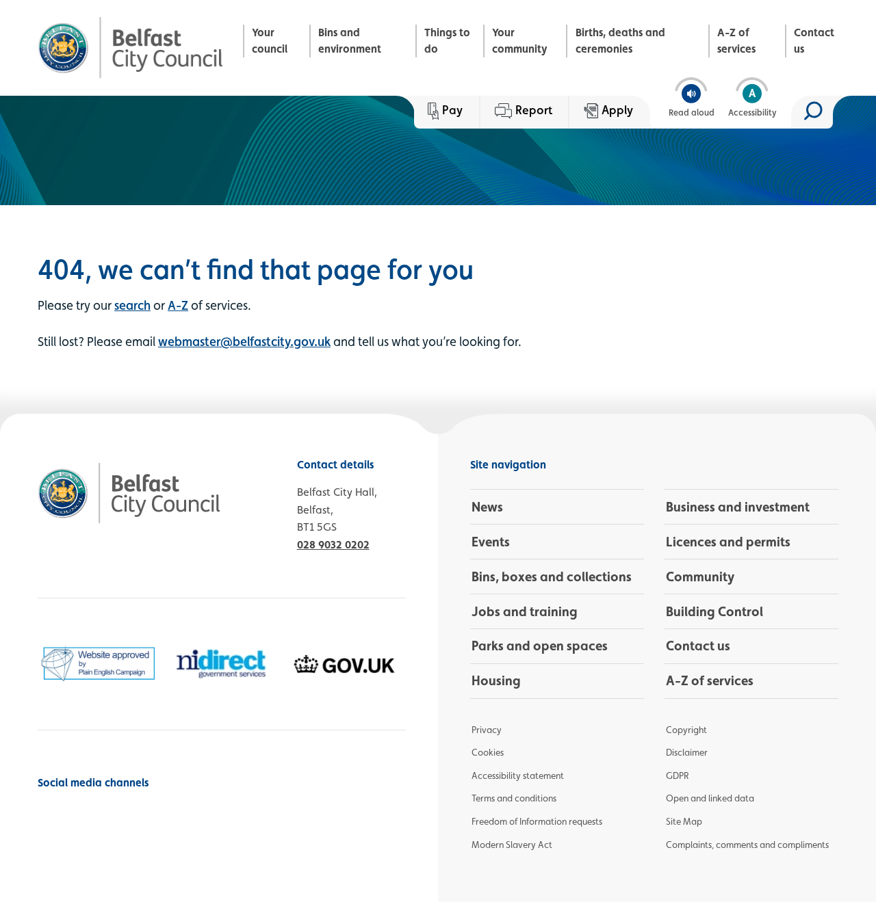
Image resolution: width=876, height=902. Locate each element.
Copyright (686, 729)
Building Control (714, 611)
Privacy (487, 729)
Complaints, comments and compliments (747, 844)
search (132, 305)
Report (533, 110)
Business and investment (738, 506)
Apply (617, 110)
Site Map (684, 821)
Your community (520, 40)
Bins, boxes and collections (552, 576)
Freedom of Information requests (537, 821)
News (487, 506)
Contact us (814, 40)
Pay (452, 110)
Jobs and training (525, 611)
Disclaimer (687, 752)
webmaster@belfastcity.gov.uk (244, 341)
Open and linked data (710, 798)
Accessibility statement (518, 775)
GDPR (677, 775)
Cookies (488, 752)
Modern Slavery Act (512, 844)
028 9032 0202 (333, 544)
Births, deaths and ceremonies (620, 40)
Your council (269, 40)
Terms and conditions (514, 798)
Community (700, 576)
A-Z (178, 305)
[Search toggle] (812, 112)
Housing (496, 680)
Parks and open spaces (540, 645)
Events (491, 541)
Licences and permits (728, 541)
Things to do (447, 40)
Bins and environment (349, 40)
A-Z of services (736, 40)
